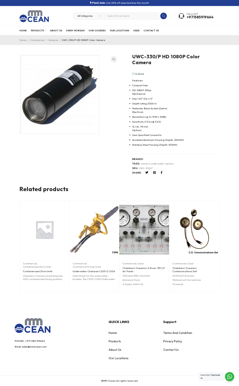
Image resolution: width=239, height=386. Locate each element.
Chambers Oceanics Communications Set (185, 269)
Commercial (37, 40)
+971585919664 (200, 17)
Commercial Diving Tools (87, 266)
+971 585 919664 (35, 340)
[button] (114, 59)
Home (23, 40)
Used (141, 263)
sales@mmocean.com (34, 346)
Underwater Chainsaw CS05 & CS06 (94, 271)
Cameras (53, 40)
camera (145, 163)
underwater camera (162, 163)
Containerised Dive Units (37, 266)
